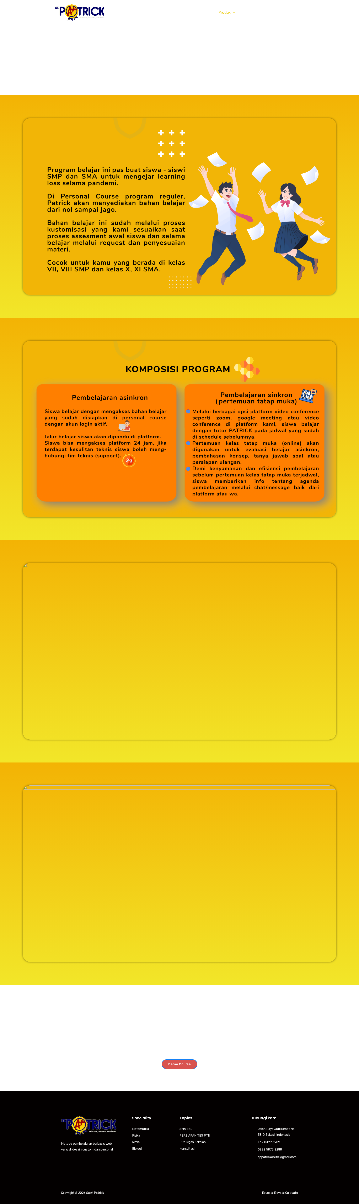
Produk (224, 12)
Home (166, 12)
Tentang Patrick (193, 12)
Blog (246, 12)
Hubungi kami (288, 12)
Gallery (264, 12)
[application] (209, 12)
